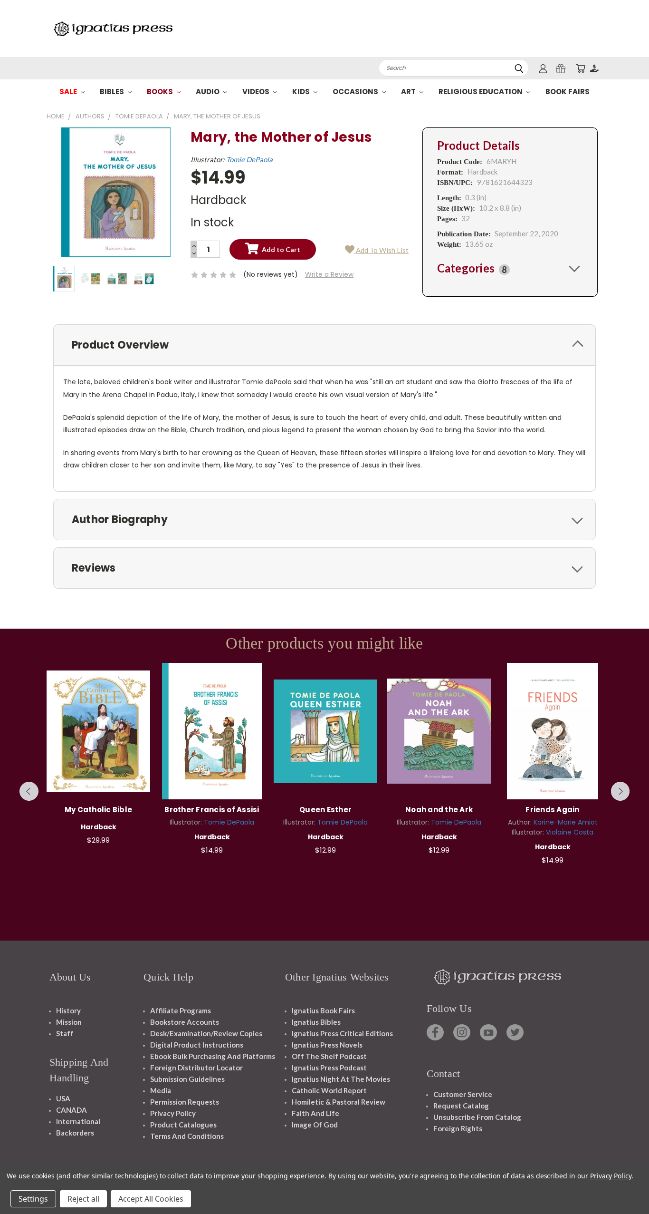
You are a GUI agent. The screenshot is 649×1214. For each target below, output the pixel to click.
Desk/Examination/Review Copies (206, 1033)
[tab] (510, 268)
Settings (33, 1199)
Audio (208, 92)
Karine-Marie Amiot (566, 822)
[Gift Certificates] (561, 68)
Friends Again (552, 810)
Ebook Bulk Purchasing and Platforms (212, 1056)
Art (409, 92)
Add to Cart (98, 730)
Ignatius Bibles (316, 1022)
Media (160, 1090)
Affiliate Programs (180, 1010)
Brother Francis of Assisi (211, 810)
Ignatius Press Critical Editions (342, 1033)
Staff (65, 1033)
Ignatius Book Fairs (323, 1010)
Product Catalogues (183, 1124)
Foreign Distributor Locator (196, 1067)
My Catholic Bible (98, 810)
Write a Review (329, 274)
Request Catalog (461, 1105)
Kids (301, 92)
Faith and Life (315, 1113)
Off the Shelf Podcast (329, 1056)
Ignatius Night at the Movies (341, 1079)
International (78, 1121)
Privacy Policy (173, 1113)
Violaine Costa (569, 832)
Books (160, 92)
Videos (256, 92)
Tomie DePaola (249, 159)
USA (63, 1098)
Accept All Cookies (150, 1199)
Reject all (83, 1199)
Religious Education (481, 92)
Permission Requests (184, 1101)
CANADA (71, 1110)
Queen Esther (325, 810)
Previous (28, 791)
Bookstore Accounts (184, 1022)
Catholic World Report (329, 1090)
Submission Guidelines (187, 1079)
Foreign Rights (457, 1128)
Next (620, 791)
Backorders (75, 1132)
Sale (68, 92)
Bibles (112, 92)
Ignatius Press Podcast (329, 1067)
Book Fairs (567, 92)
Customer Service (462, 1094)
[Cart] (581, 68)
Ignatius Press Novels (327, 1044)
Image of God (315, 1124)
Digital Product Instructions (196, 1044)
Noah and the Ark (439, 810)
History (68, 1010)
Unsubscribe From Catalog (477, 1117)
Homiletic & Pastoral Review (338, 1101)
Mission (69, 1022)
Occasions (356, 92)
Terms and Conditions (187, 1136)
